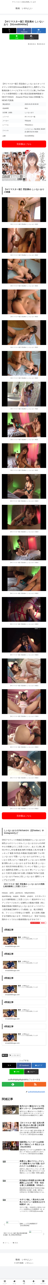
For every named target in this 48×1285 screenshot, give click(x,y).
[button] (31, 37)
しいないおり (15, 1055)
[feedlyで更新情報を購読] (13, 1084)
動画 (5, 1055)
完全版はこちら (24, 144)
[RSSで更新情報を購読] (35, 1084)
